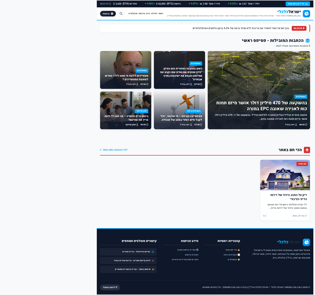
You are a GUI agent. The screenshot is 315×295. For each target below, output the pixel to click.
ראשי (160, 13)
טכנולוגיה (132, 13)
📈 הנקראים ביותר (231, 254)
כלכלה (154, 13)
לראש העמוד (109, 287)
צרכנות (141, 13)
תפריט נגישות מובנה (186, 249)
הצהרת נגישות (191, 254)
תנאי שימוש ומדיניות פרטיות (185, 259)
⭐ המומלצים (234, 259)
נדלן (148, 13)
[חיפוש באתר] (121, 13)
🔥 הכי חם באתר (232, 249)
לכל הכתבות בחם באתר (115, 150)
